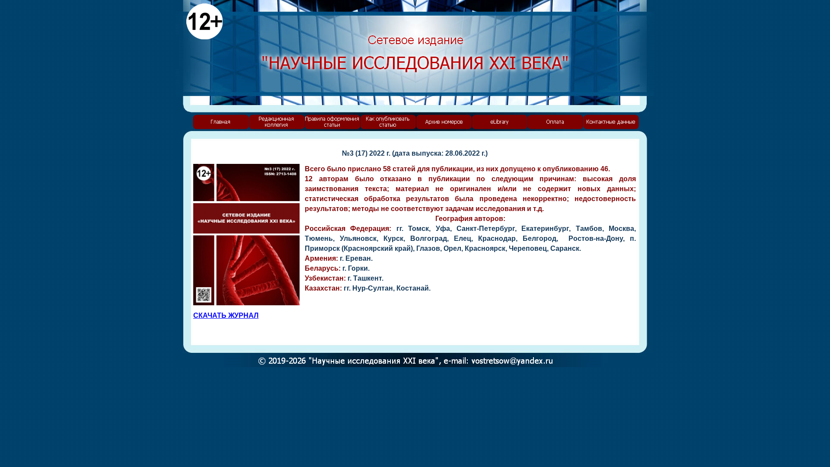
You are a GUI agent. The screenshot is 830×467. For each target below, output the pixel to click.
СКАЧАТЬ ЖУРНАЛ (226, 315)
